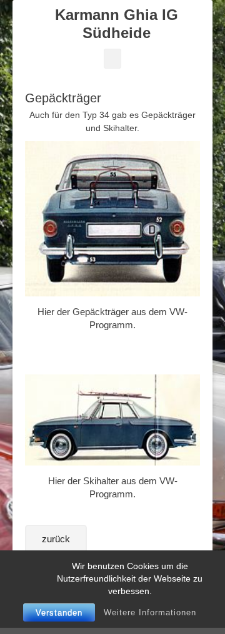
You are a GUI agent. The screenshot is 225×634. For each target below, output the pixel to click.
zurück (56, 539)
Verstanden (59, 612)
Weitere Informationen (150, 612)
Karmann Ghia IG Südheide (116, 23)
